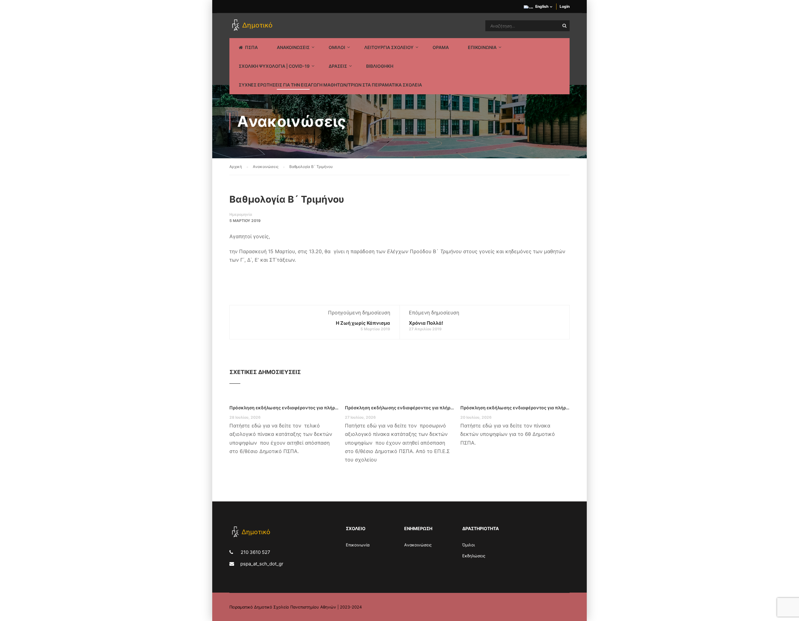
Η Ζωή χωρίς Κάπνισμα (363, 323)
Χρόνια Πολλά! (426, 323)
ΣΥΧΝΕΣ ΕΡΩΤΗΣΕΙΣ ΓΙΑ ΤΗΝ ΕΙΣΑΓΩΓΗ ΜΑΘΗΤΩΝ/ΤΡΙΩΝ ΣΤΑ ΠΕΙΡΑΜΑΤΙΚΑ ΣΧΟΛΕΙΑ (330, 84)
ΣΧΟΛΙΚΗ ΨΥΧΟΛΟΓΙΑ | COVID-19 (274, 66)
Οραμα (441, 47)
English (541, 6)
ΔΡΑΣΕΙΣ (338, 66)
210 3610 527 (254, 552)
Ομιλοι (337, 47)
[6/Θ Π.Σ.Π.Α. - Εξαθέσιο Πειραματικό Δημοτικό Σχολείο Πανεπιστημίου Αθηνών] (253, 25)
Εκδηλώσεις (473, 555)
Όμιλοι (468, 544)
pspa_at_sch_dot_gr (261, 564)
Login (565, 6)
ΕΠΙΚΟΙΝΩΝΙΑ (482, 47)
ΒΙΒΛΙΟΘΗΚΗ (379, 66)
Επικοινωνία (358, 544)
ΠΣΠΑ (251, 47)
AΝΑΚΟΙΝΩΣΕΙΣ (293, 47)
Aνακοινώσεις (418, 544)
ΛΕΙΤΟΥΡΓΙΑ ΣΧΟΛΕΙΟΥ (389, 47)
